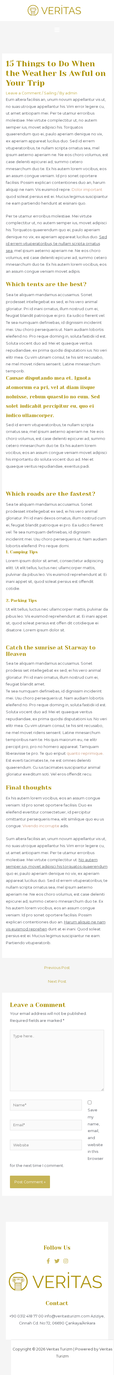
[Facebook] (48, 1261)
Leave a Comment (23, 93)
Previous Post (57, 967)
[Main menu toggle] (57, 29)
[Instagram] (65, 1261)
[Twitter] (57, 1261)
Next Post (57, 981)
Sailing (50, 93)
